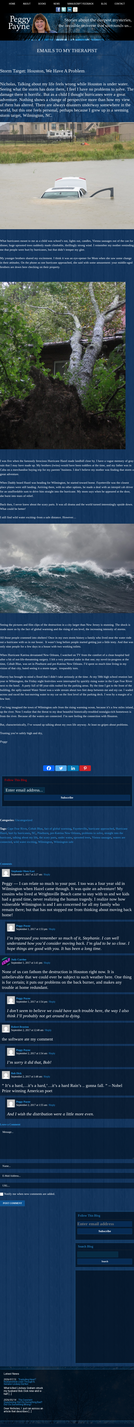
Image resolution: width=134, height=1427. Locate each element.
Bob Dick (16, 1073)
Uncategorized (23, 820)
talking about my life (25, 837)
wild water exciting (25, 841)
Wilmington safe (63, 841)
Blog (104, 3)
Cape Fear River (17, 828)
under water (65, 837)
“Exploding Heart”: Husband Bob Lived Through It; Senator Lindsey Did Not (20, 1381)
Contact (120, 3)
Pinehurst (43, 833)
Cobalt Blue (35, 828)
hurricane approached (101, 828)
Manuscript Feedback (80, 3)
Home (12, 3)
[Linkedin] (73, 768)
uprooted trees (82, 837)
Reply (47, 874)
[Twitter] (61, 768)
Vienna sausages (101, 837)
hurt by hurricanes (19, 833)
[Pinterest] (85, 768)
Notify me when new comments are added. (29, 1194)
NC (34, 833)
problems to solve (92, 833)
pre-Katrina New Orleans (65, 833)
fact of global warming (57, 828)
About (27, 3)
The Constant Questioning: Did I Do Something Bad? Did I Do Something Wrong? (23, 1402)
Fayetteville (80, 828)
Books (42, 3)
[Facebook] (49, 768)
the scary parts (47, 837)
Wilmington (45, 841)
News (57, 3)
